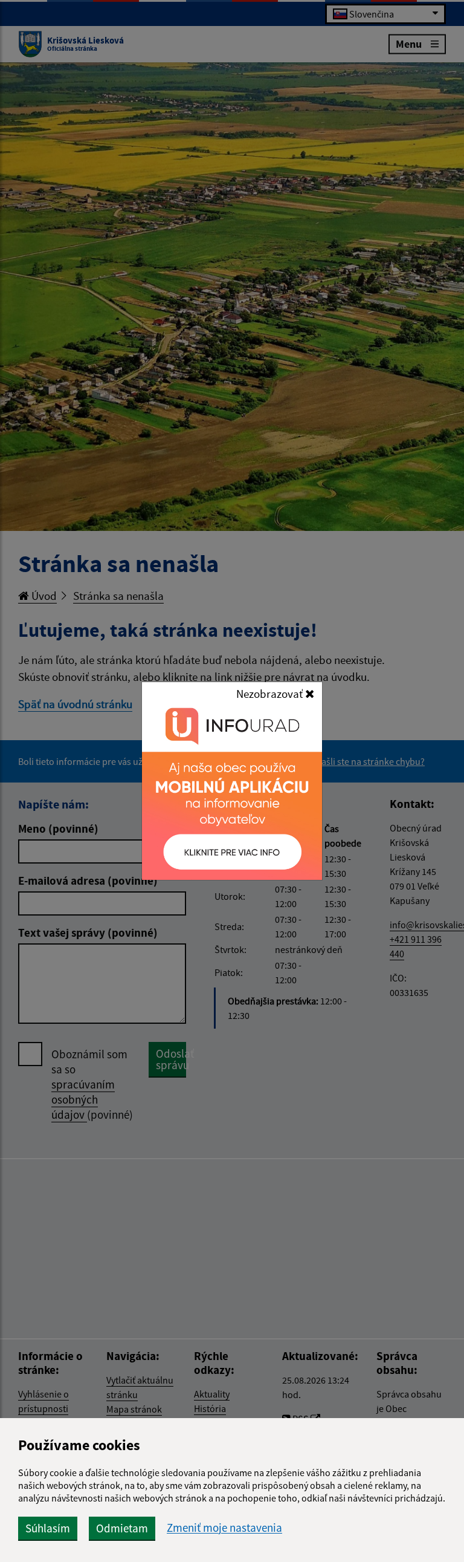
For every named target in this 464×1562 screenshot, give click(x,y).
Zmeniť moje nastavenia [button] (224, 1528)
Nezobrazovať (270, 693)
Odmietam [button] (122, 1528)
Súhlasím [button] (47, 1528)
